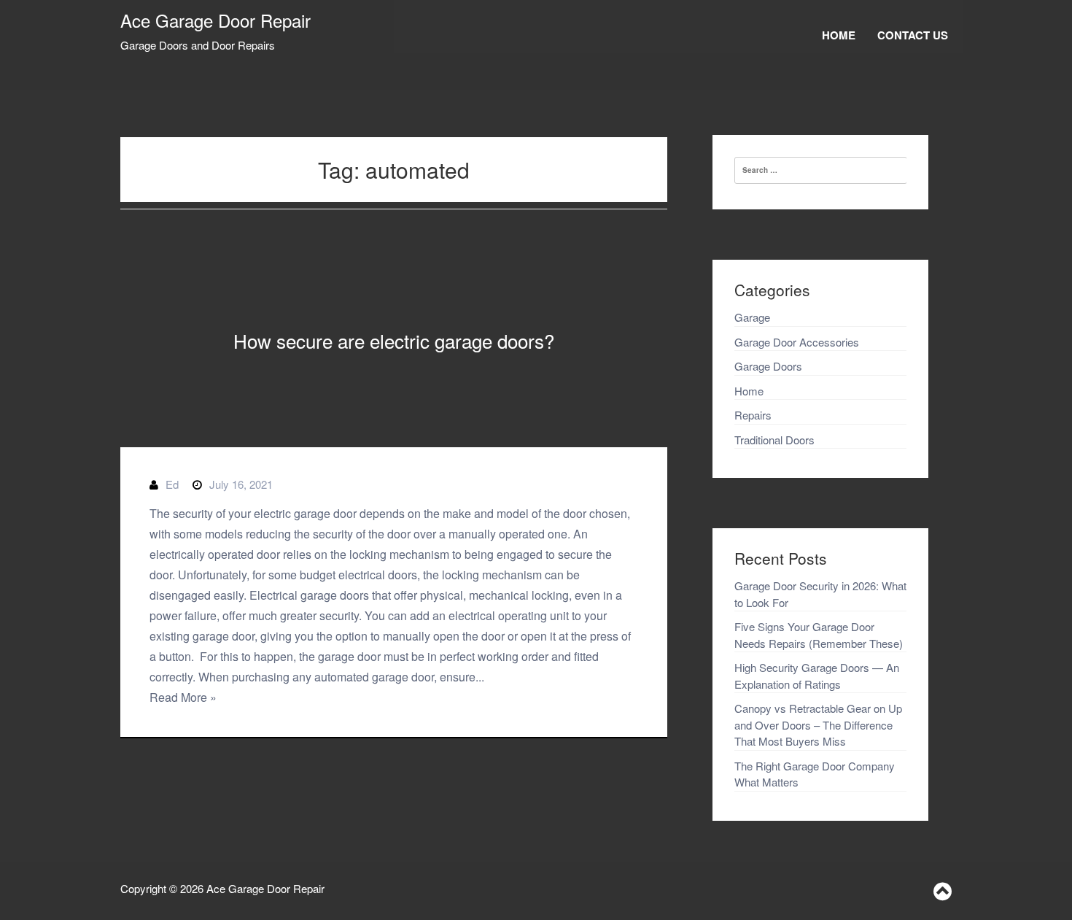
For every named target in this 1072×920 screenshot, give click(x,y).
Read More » (183, 697)
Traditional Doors (774, 439)
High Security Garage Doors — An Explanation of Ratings (816, 676)
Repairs (753, 414)
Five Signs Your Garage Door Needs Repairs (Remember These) (818, 635)
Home (838, 35)
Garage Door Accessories (796, 341)
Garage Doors (768, 366)
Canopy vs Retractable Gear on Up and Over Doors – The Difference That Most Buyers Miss (818, 724)
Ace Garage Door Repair (215, 20)
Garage (752, 317)
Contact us (912, 35)
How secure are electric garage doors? (393, 340)
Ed (172, 484)
